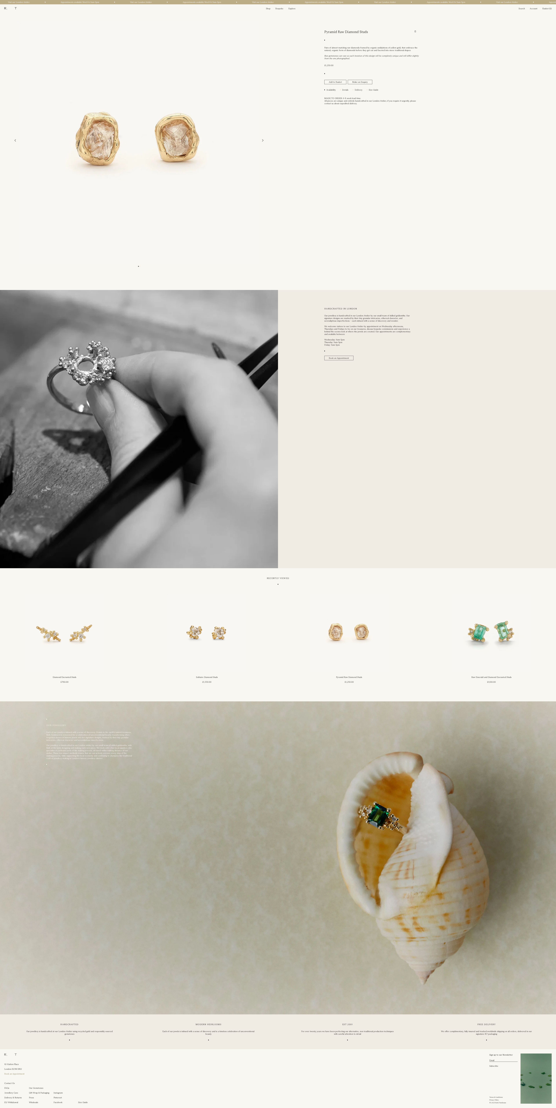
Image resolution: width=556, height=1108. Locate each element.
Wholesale (33, 1102)
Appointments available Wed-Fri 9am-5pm (92, 2)
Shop (268, 8)
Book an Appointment (339, 358)
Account (533, 8)
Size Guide (373, 90)
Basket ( (546, 8)
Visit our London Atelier (31, 2)
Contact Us (9, 1083)
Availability (331, 90)
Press (31, 1097)
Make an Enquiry (360, 82)
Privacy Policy (494, 1100)
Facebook (58, 1102)
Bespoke (279, 8)
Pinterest (58, 1097)
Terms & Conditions (496, 1097)
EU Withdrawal (11, 1102)
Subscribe (493, 1066)
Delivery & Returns (13, 1097)
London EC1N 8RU (13, 1069)
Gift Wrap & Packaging (39, 1092)
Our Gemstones (36, 1088)
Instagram (58, 1092)
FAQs (6, 1088)
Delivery (358, 90)
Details (345, 90)
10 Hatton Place (11, 1064)
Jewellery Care (11, 1092)
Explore (292, 8)
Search (522, 8)
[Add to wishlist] (415, 31)
